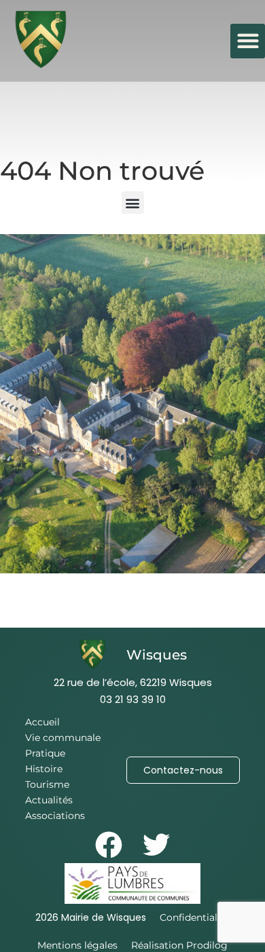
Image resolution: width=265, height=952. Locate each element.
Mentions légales (77, 945)
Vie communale (63, 737)
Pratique (45, 753)
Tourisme (47, 784)
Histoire (44, 769)
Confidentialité (195, 917)
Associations (55, 816)
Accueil (42, 722)
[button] (247, 41)
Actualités (49, 800)
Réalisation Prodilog (179, 945)
